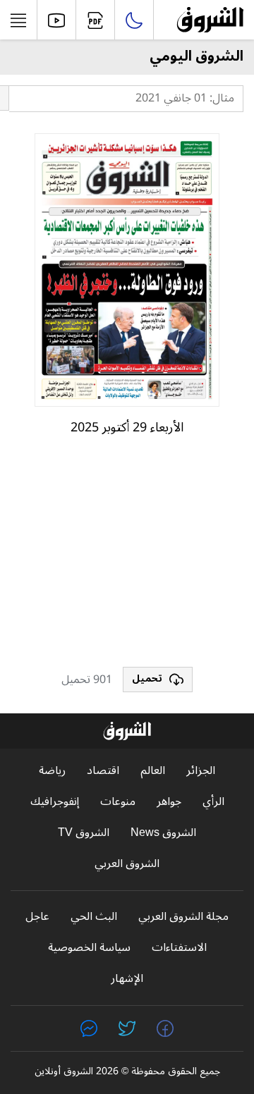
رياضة (52, 770)
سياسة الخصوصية (89, 947)
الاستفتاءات (179, 947)
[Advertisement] (127, 557)
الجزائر (200, 770)
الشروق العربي (127, 863)
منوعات (117, 801)
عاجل (37, 916)
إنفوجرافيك (54, 801)
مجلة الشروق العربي (183, 916)
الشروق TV (83, 832)
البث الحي (94, 916)
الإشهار (127, 978)
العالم (152, 770)
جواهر (169, 801)
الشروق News (163, 832)
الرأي (213, 801)
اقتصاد (103, 770)
